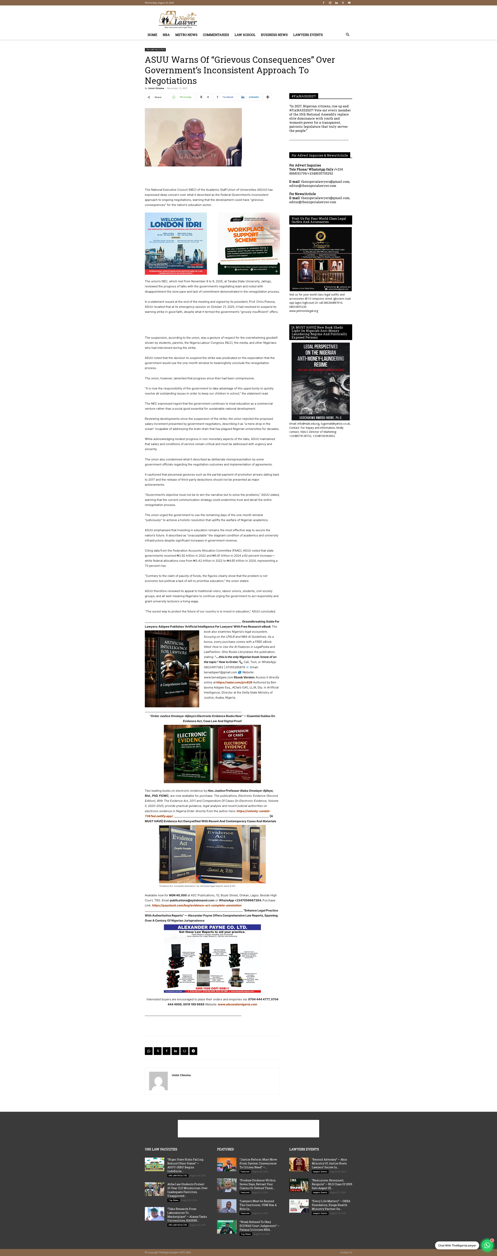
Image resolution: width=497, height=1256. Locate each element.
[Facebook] (324, 2)
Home (152, 35)
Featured (245, 1171)
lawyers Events (308, 35)
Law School (245, 35)
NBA (166, 35)
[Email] (184, 1051)
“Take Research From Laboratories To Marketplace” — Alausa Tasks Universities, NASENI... (187, 1214)
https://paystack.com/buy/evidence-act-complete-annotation (197, 905)
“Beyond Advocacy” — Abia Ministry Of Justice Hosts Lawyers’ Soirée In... (329, 1163)
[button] (347, 35)
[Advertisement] (281, 19)
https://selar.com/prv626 (234, 682)
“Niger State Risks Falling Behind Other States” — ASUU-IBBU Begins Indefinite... (185, 1165)
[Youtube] (349, 2)
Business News (274, 35)
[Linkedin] (336, 2)
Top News (174, 1200)
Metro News (186, 35)
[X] (343, 2)
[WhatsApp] (149, 1051)
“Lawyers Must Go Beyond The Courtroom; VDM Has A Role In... (258, 1205)
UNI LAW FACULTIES (155, 49)
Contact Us (346, 1252)
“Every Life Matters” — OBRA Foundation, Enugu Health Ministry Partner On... (331, 1205)
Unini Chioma (156, 88)
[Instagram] (330, 2)
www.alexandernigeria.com (237, 1004)
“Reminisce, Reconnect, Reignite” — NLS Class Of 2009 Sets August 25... (332, 1184)
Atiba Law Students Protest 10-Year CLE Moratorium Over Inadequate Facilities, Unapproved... (187, 1190)
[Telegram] (193, 1051)
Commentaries (216, 35)
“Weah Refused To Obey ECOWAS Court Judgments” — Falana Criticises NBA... (259, 1226)
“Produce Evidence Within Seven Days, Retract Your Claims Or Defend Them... (258, 1184)
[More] (268, 97)
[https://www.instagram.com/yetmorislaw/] (320, 259)
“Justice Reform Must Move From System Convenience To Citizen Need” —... (258, 1163)
